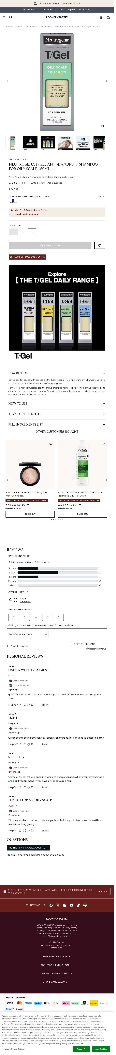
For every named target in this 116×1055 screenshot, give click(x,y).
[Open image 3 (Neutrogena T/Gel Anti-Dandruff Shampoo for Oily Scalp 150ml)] (48, 143)
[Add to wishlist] (99, 245)
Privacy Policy (60, 1043)
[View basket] (108, 17)
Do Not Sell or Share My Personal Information (57, 946)
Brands (18, 26)
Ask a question (55, 183)
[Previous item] (8, 480)
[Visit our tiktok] (78, 905)
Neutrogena (31, 26)
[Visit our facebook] (51, 905)
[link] (100, 17)
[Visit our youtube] (71, 905)
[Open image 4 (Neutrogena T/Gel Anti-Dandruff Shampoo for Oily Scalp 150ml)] (65, 143)
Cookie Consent (57, 942)
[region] (57, 1033)
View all (101, 196)
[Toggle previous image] (8, 81)
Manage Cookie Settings (14, 1049)
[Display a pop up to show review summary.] (28, 504)
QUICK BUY (30, 514)
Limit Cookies (101, 1049)
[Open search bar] (10, 17)
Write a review (38, 183)
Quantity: (15, 226)
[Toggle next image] (106, 81)
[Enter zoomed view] (102, 126)
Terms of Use (77, 1043)
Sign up (103, 891)
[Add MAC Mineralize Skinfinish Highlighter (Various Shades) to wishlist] (51, 443)
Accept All (81, 1049)
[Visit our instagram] (64, 905)
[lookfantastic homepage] (57, 17)
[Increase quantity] (32, 232)
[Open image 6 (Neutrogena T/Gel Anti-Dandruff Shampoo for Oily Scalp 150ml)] (101, 143)
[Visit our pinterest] (85, 905)
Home (9, 26)
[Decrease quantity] (13, 232)
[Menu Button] (3, 17)
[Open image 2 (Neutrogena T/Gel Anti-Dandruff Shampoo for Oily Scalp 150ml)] (30, 143)
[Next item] (106, 480)
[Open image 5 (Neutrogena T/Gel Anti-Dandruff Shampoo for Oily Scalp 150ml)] (83, 143)
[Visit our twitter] (57, 905)
